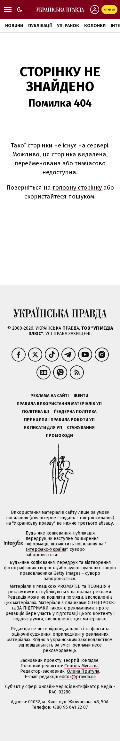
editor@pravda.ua (77, 676)
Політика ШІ (35, 411)
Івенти (81, 395)
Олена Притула (83, 671)
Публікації (40, 25)
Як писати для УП (43, 427)
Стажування (81, 427)
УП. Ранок (68, 25)
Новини (14, 25)
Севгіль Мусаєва (81, 666)
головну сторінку (77, 187)
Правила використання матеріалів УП (59, 403)
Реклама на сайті (49, 395)
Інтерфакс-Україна (46, 549)
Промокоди (59, 435)
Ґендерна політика (75, 411)
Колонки (95, 25)
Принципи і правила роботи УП (59, 419)
